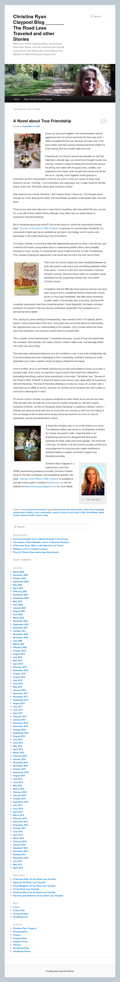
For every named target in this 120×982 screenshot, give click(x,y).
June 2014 (18, 808)
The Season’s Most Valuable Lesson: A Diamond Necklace (41, 542)
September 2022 (21, 624)
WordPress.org (20, 916)
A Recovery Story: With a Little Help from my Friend (38, 545)
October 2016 (19, 729)
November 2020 (20, 637)
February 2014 (20, 818)
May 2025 (17, 584)
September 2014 (21, 801)
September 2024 (21, 598)
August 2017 (19, 703)
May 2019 (17, 660)
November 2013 (20, 824)
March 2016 (18, 752)
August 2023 (19, 611)
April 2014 (18, 811)
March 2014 (18, 815)
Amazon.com (53, 482)
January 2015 (19, 795)
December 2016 (20, 722)
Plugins (17, 934)
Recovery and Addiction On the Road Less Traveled (38, 895)
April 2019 (18, 663)
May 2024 (17, 601)
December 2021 (20, 627)
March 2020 (18, 643)
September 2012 (21, 857)
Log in (16, 906)
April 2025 (18, 588)
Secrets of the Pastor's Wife (73, 512)
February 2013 (20, 841)
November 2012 (20, 851)
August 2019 (19, 653)
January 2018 (19, 690)
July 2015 (17, 778)
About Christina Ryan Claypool (38, 99)
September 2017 (21, 699)
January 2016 (19, 759)
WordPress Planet (21, 951)
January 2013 (19, 844)
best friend (71, 509)
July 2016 (17, 739)
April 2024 (18, 604)
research (56, 512)
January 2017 (19, 719)
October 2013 (19, 828)
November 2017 (20, 696)
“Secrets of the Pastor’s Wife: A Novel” (39, 228)
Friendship (99, 509)
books (79, 509)
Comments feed (20, 913)
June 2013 (18, 831)
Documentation (20, 931)
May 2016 (17, 745)
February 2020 (20, 647)
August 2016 (19, 736)
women (16, 515)
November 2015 (20, 765)
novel (36, 512)
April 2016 (18, 749)
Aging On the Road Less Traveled (29, 882)
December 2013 (20, 821)
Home (16, 99)
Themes (17, 944)
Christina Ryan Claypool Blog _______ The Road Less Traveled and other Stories (38, 27)
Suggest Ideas (20, 938)
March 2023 (18, 617)
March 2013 (18, 838)
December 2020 (20, 634)
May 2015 (17, 785)
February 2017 (20, 716)
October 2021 (19, 630)
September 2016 (21, 732)
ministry (29, 512)
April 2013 (18, 834)
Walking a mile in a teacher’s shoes (30, 548)
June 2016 (18, 742)
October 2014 (19, 798)
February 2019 (20, 667)
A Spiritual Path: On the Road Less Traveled (34, 879)
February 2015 (20, 792)
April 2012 (18, 867)
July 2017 (17, 706)
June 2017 (18, 709)
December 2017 (20, 693)
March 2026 (18, 571)
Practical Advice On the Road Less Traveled (34, 892)
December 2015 (20, 762)
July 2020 (17, 640)
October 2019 (19, 650)
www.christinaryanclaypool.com (40, 486)
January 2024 (19, 607)
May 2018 (17, 686)
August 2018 (19, 676)
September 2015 (21, 772)
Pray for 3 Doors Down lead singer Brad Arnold (36, 552)
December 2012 (20, 847)
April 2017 (18, 713)
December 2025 (20, 575)
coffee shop (88, 509)
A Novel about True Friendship (42, 121)
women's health (27, 515)
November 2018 (20, 670)
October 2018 (19, 673)
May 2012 (17, 864)
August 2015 (19, 775)
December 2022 (20, 620)
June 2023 (18, 614)
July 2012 (17, 861)
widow (101, 512)
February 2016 (20, 755)
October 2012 (19, 854)
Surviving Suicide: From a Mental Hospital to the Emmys (40, 538)
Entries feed (19, 910)
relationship (45, 512)
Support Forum (20, 941)
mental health (19, 512)
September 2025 (21, 581)
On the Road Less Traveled (33, 509)
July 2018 (17, 680)
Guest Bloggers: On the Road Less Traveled (34, 885)
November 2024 (20, 594)
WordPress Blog (21, 948)
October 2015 (19, 768)
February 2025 (20, 591)
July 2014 (17, 805)
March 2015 (18, 788)
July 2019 (17, 657)
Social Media (92, 512)
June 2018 (18, 683)
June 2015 (18, 782)
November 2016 (20, 726)
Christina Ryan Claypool (25, 928)
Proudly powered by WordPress (60, 971)
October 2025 (19, 578)
